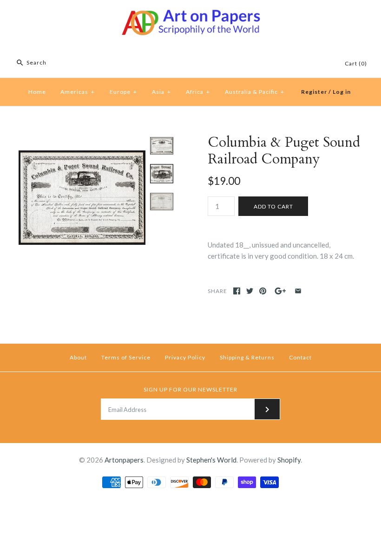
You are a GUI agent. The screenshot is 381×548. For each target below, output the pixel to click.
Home (37, 91)
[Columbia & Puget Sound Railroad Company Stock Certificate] (82, 140)
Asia (161, 91)
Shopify (289, 460)
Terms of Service (126, 357)
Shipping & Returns (247, 357)
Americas (77, 91)
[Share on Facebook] (236, 290)
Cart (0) (356, 63)
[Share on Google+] (280, 290)
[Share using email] (298, 290)
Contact (300, 357)
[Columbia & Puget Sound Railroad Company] (161, 173)
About (78, 357)
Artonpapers (124, 460)
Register (314, 91)
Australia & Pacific (254, 91)
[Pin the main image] (262, 290)
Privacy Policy (185, 357)
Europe (123, 91)
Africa (198, 91)
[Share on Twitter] (249, 290)
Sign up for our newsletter (190, 389)
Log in (342, 91)
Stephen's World (211, 460)
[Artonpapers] (190, 15)
